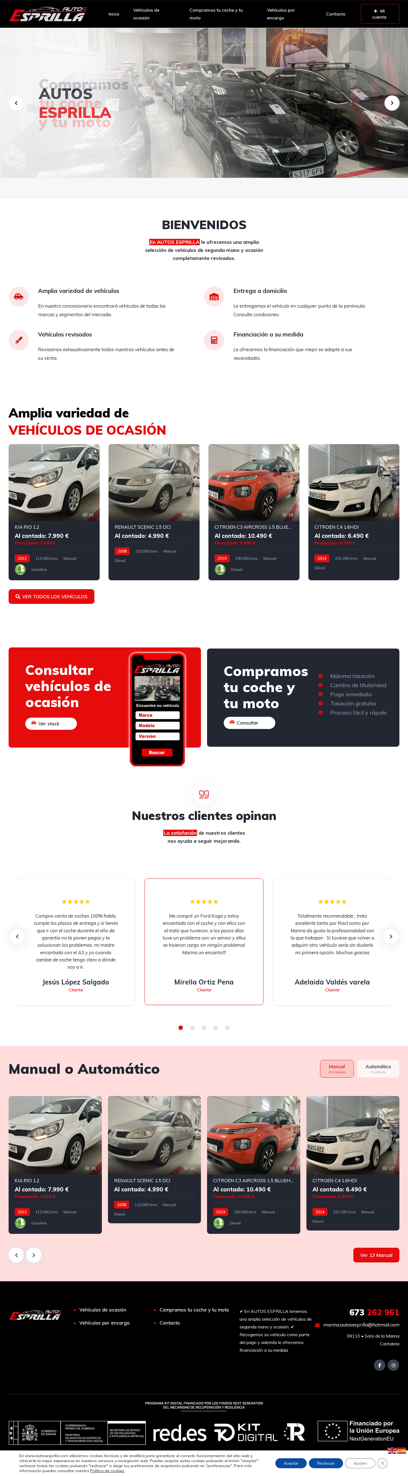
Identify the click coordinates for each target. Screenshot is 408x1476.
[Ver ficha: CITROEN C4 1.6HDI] (353, 512)
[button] (180, 1028)
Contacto (336, 14)
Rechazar (326, 1463)
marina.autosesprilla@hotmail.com (360, 1325)
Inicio (114, 14)
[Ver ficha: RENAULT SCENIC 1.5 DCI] (154, 512)
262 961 (374, 1312)
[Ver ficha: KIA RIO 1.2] (54, 512)
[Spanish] (402, 1450)
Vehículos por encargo (281, 14)
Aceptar (291, 1463)
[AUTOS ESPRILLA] (48, 14)
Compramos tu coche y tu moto (216, 14)
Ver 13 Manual (376, 1255)
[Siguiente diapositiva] (33, 1255)
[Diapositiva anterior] (16, 1255)
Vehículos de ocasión (146, 14)
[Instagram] (393, 1365)
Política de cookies (107, 1470)
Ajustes (360, 1463)
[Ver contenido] (204, 103)
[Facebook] (379, 1365)
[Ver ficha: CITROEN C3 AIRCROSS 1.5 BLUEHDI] (253, 512)
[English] (392, 1450)
